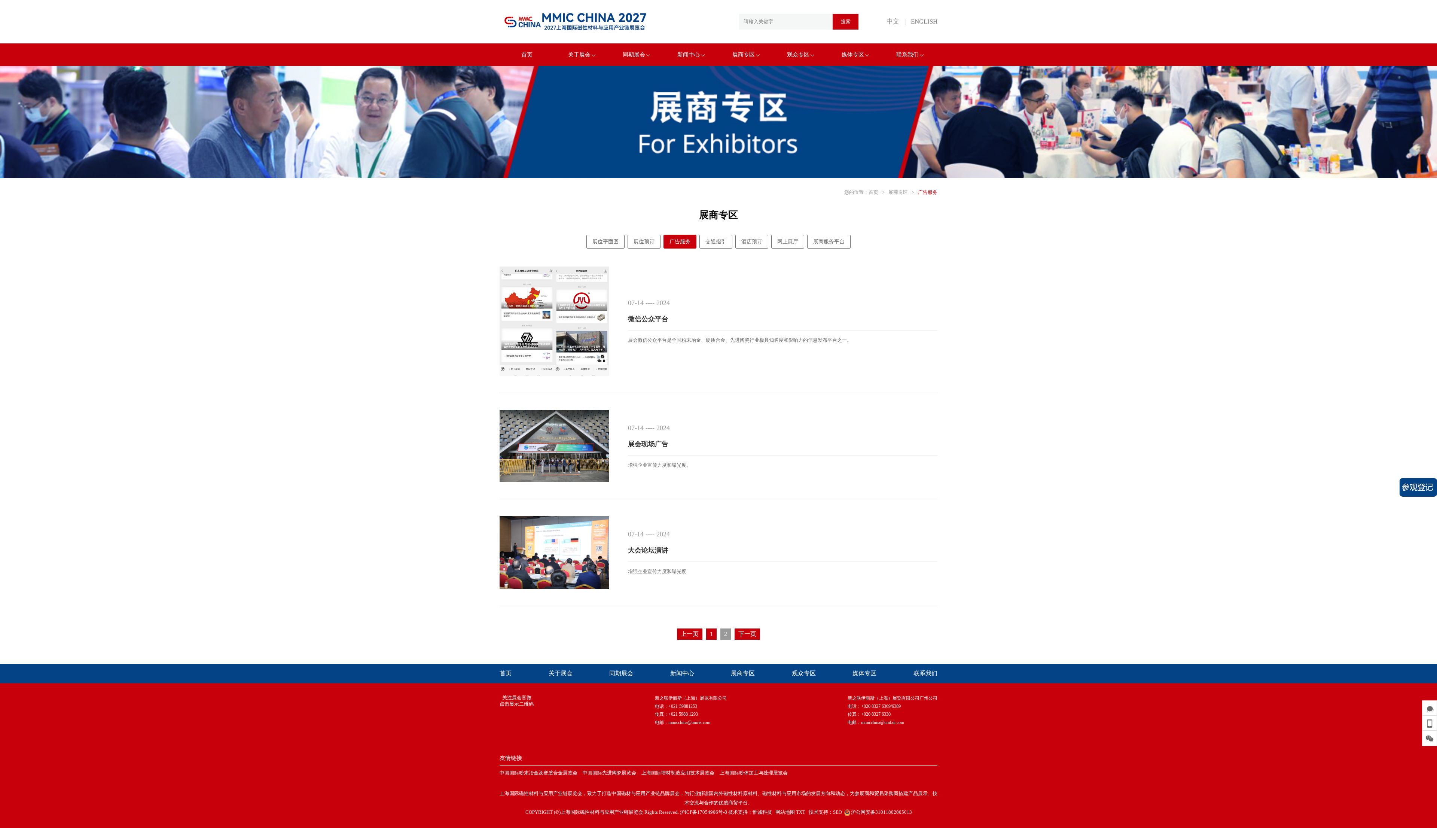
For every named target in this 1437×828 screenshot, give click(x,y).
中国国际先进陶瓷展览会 (609, 773)
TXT (800, 812)
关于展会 (579, 55)
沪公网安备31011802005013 (881, 812)
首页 (527, 55)
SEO (837, 812)
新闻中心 (688, 55)
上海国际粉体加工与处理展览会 (754, 773)
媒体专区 (853, 55)
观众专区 (798, 55)
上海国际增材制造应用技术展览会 (677, 773)
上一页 (690, 634)
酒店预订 (751, 241)
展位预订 (644, 241)
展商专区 (743, 55)
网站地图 (785, 812)
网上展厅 (787, 241)
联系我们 (907, 55)
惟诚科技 (762, 812)
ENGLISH (924, 21)
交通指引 (715, 241)
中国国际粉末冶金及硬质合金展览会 (538, 773)
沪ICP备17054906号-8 (703, 812)
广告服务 (927, 192)
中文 (893, 21)
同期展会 (634, 55)
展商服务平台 (829, 241)
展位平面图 (605, 241)
